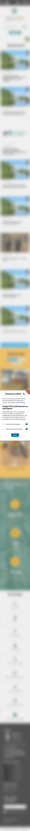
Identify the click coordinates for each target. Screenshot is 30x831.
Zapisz (15, 435)
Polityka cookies (20, 402)
